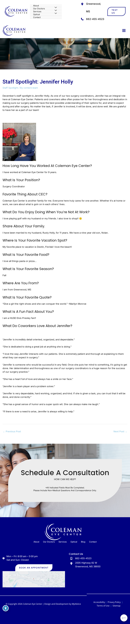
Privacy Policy (114, 602)
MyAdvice (76, 604)
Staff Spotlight (10, 87)
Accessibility (99, 602)
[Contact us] (119, 620)
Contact (93, 541)
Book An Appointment (33, 567)
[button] (116, 11)
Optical (73, 541)
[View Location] (83, 4)
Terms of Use (103, 605)
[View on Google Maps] (34, 579)
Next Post (120, 431)
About (36, 541)
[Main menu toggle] (123, 30)
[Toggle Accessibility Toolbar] (6, 608)
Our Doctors (49, 541)
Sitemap (116, 605)
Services (63, 541)
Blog (83, 541)
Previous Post (12, 431)
